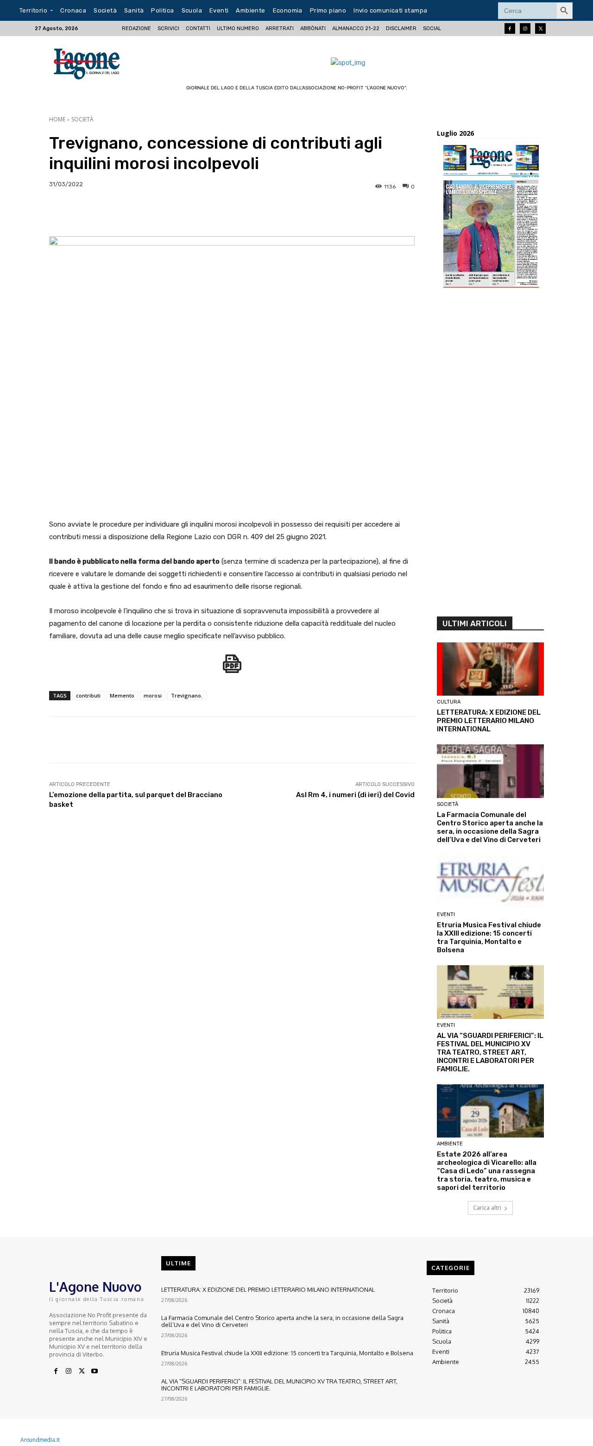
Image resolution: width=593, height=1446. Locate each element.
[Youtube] (94, 1371)
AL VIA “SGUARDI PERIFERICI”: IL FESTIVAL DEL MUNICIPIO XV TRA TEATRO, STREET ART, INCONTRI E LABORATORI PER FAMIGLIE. (490, 1052)
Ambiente (450, 1143)
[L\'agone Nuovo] (89, 62)
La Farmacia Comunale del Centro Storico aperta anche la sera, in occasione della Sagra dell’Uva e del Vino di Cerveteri (490, 827)
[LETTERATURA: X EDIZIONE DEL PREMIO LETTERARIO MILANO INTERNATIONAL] (490, 669)
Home (57, 119)
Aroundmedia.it (40, 1439)
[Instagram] (525, 28)
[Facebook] (510, 28)
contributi (88, 695)
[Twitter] (540, 28)
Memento (122, 695)
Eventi (446, 914)
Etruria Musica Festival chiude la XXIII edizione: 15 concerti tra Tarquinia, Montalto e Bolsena (489, 937)
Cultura (449, 701)
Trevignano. (186, 695)
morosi (153, 695)
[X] (81, 1371)
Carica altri (487, 1208)
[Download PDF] (232, 668)
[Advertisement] (490, 455)
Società (82, 119)
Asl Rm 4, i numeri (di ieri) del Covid (355, 795)
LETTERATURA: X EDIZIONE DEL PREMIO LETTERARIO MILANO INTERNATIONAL (489, 720)
